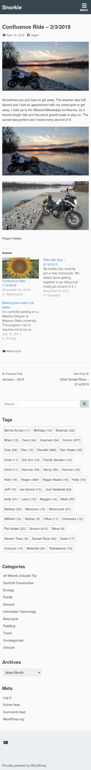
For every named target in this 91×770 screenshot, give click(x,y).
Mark (67, 499)
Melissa (13, 509)
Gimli (11, 469)
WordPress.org (13, 719)
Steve (58, 528)
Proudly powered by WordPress (24, 765)
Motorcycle (14, 351)
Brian (11, 440)
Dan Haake (71, 450)
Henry (50, 469)
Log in (7, 697)
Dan (27, 450)
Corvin (71, 440)
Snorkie (12, 7)
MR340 (12, 519)
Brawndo (65, 430)
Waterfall (36, 548)
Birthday (43, 430)
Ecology (8, 590)
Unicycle (13, 548)
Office (51, 519)
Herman (71, 469)
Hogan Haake (55, 479)
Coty (10, 450)
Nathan (32, 519)
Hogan (30, 479)
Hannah (31, 469)
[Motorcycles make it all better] (22, 320)
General (8, 604)
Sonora (38, 528)
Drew (11, 460)
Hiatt (10, 479)
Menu (84, 10)
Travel (7, 633)
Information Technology (19, 611)
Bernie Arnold (17, 430)
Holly (79, 479)
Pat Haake (15, 528)
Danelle (46, 450)
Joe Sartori (31, 489)
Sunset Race (44, 538)
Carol (29, 440)
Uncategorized (13, 640)
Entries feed (11, 704)
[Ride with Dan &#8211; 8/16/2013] (63, 277)
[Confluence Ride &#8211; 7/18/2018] (20, 268)
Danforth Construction (18, 583)
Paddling (9, 626)
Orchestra (72, 519)
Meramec (35, 509)
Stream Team (16, 538)
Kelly (11, 499)
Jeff (10, 489)
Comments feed (14, 712)
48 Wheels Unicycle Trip (20, 575)
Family (7, 597)
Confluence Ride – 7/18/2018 (15, 283)
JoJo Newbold (58, 489)
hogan (35, 35)
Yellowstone (60, 548)
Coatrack (49, 440)
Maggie (48, 499)
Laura (28, 499)
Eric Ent (31, 460)
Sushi (67, 538)
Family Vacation (57, 460)
